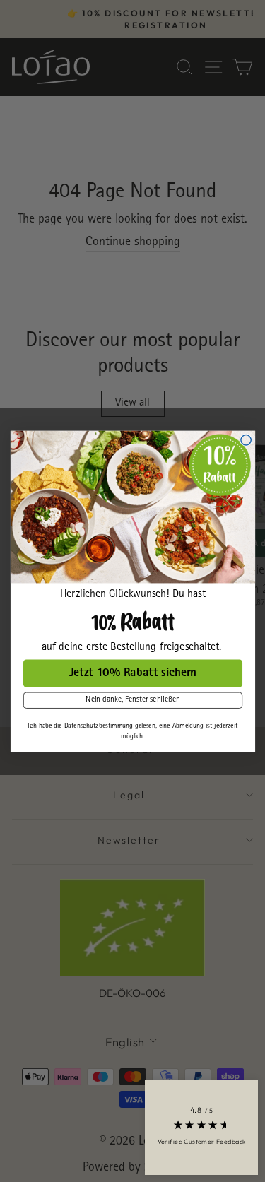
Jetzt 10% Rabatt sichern (132, 673)
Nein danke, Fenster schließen (132, 700)
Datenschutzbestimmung (98, 725)
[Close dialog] (245, 439)
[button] (201, 1127)
